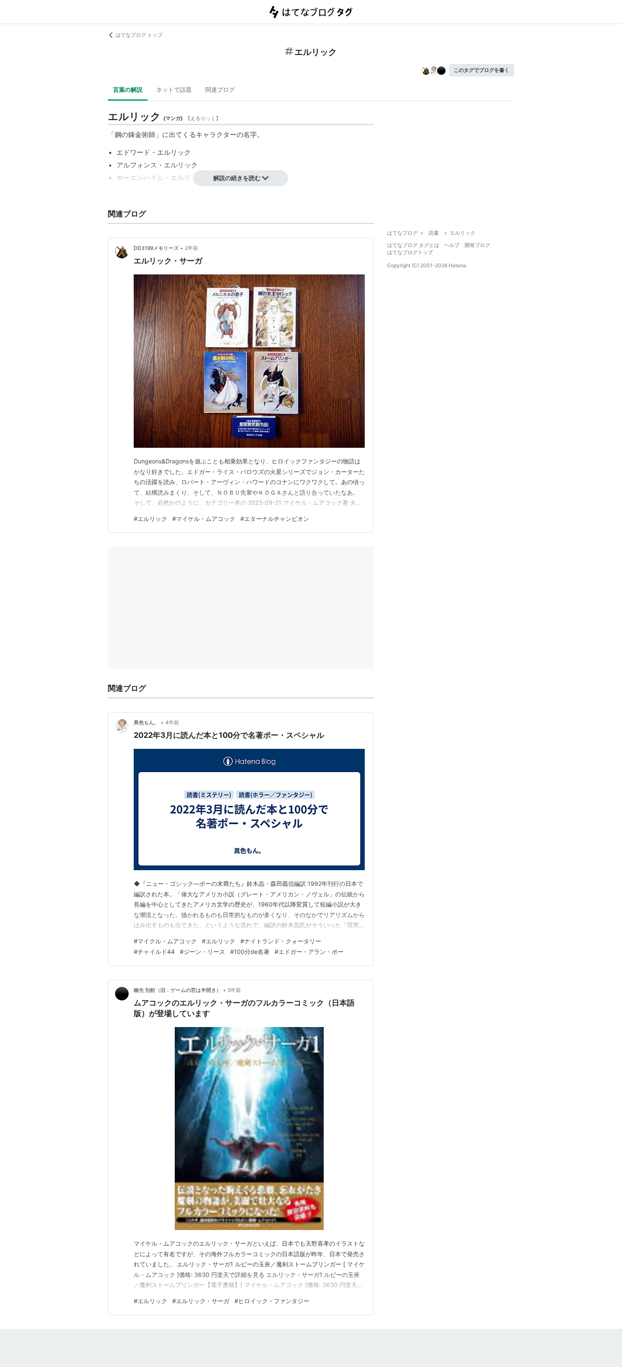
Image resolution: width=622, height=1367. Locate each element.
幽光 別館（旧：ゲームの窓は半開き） (177, 990)
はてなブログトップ (410, 252)
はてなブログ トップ (139, 35)
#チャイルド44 (154, 951)
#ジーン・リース (202, 951)
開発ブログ (477, 245)
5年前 (234, 990)
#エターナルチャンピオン (274, 518)
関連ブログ (220, 89)
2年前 (191, 248)
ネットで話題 (174, 89)
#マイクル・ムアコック (165, 941)
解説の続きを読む (237, 177)
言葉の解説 (128, 89)
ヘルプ (452, 245)
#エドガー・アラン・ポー (309, 951)
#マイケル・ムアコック (203, 518)
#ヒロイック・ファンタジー (271, 1300)
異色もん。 (146, 722)
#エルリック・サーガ (200, 1300)
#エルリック (150, 518)
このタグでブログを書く (481, 70)
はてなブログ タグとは (413, 245)
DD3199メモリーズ (156, 248)
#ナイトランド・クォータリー (280, 941)
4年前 (172, 722)
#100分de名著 (250, 951)
